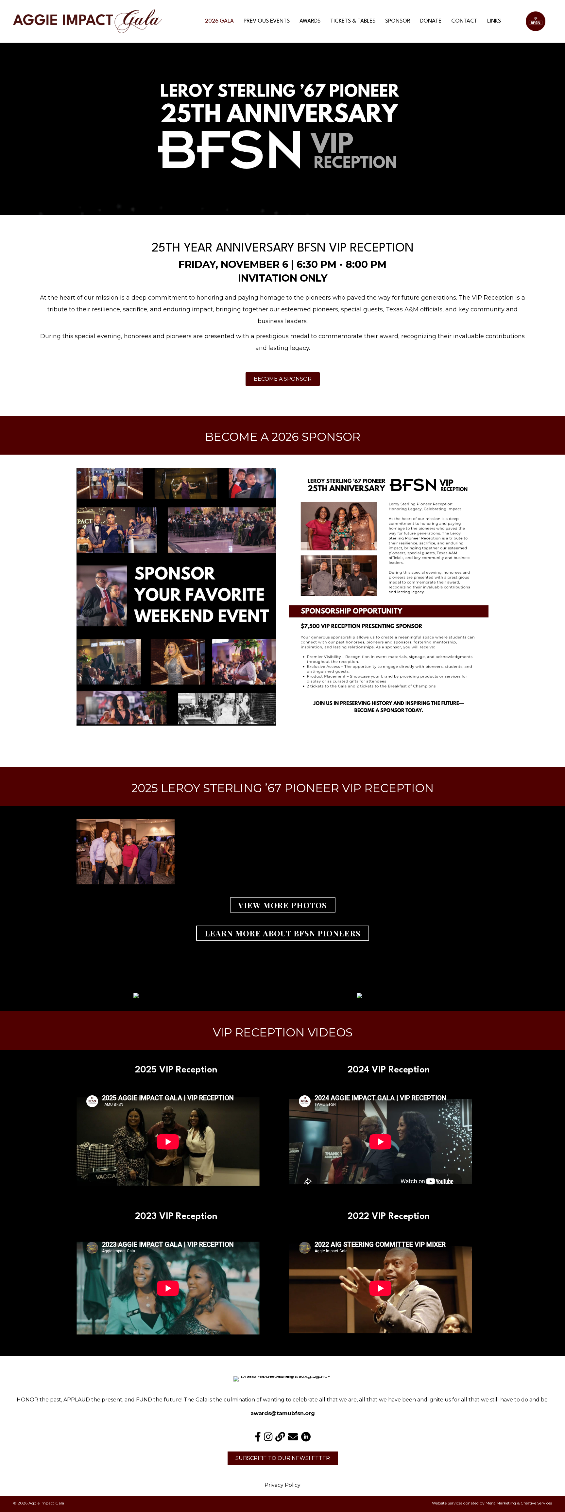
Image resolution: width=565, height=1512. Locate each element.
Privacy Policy (282, 1485)
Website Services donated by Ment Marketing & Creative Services (492, 1503)
